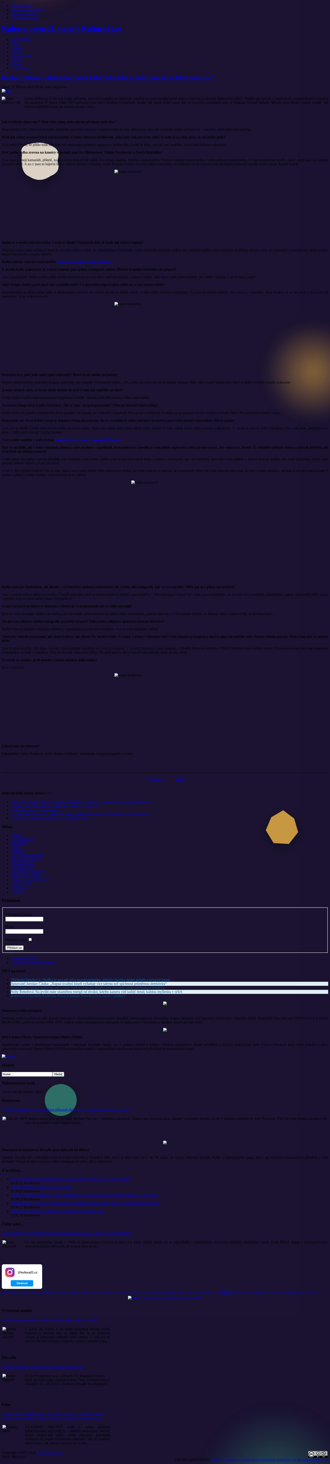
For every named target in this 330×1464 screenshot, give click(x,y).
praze (316, 1292)
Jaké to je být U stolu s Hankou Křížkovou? (89, 440)
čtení (64, 1292)
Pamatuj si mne (16, 940)
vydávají (247, 1292)
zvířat (309, 1292)
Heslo (9, 927)
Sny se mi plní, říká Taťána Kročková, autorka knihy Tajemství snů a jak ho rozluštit (70, 1179)
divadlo (74, 1292)
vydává (125, 1292)
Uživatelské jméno (18, 915)
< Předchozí (153, 780)
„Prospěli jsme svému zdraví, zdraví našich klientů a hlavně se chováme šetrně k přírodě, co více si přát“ (84, 1195)
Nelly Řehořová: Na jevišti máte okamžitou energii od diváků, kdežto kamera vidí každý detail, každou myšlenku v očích (96, 992)
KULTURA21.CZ (50, 1453)
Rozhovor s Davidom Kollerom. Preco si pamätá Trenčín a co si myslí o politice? (68, 996)
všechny (116, 1292)
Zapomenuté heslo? (24, 958)
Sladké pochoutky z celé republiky (35, 810)
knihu (301, 1292)
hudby (208, 1292)
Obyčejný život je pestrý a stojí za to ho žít (41, 1187)
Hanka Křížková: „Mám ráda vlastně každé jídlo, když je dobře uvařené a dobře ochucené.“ (108, 77)
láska (5, 1292)
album (198, 1292)
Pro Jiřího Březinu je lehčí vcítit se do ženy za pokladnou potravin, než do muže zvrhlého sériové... (81, 814)
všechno (182, 1292)
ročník (275, 1292)
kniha (160, 1292)
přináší (102, 1292)
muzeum (135, 1292)
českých (85, 1292)
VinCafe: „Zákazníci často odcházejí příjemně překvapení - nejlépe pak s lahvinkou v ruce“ (67, 1110)
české (14, 1292)
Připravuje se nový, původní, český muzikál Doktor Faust (43, 1367)
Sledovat (22, 1283)
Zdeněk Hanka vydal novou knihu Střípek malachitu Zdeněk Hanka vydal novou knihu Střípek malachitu (85, 1203)
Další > (180, 780)
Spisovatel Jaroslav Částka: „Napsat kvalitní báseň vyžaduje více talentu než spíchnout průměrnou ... (82, 802)
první (109, 1292)
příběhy (171, 1292)
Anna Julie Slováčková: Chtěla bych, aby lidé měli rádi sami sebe (57, 1211)
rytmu (94, 1292)
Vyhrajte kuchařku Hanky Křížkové (84, 262)
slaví (216, 1292)
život (58, 1292)
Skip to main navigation (27, 9)
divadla (291, 1292)
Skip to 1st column (24, 13)
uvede (152, 1292)
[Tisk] (6, 91)
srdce (190, 1292)
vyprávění (35, 1292)
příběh (225, 1292)
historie (266, 1292)
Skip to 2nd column (25, 18)
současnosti (24, 1292)
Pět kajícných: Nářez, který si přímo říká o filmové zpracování (55, 806)
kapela (257, 1292)
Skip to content (21, 5)
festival (48, 1292)
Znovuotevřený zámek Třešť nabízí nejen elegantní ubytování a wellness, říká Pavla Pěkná (66, 1233)
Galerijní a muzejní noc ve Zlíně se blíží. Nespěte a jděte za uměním (50, 1320)
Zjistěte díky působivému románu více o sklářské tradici (50, 818)
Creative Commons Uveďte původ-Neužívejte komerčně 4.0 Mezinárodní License (269, 1460)
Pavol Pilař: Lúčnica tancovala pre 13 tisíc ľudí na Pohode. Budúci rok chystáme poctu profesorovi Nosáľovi (88, 988)
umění (144, 1292)
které (282, 1292)
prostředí (237, 1292)
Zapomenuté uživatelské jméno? (33, 962)
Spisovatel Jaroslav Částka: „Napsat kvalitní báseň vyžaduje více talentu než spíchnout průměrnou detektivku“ (89, 984)
